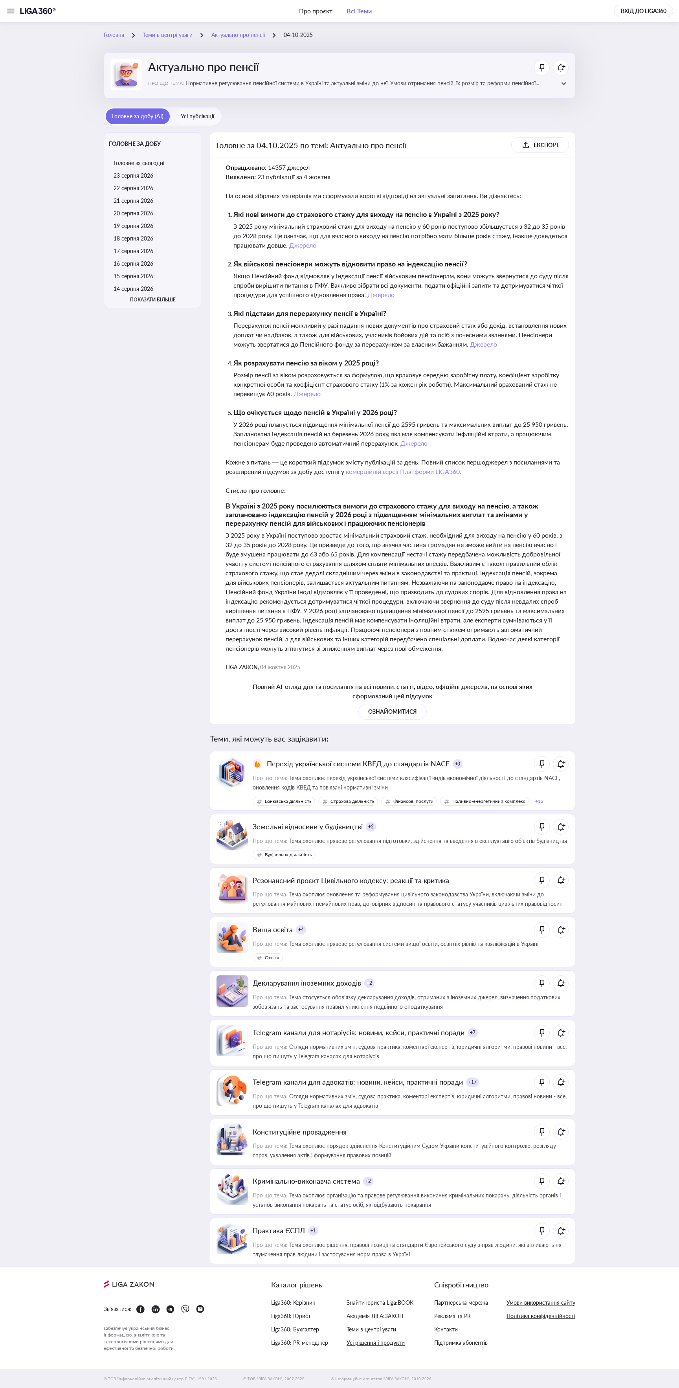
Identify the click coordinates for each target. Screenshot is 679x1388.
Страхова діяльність (352, 801)
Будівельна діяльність (288, 854)
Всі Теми (359, 11)
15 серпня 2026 (133, 276)
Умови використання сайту (540, 1302)
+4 (301, 930)
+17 (472, 1082)
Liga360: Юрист (291, 1316)
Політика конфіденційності (540, 1316)
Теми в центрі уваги (371, 1329)
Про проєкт (315, 11)
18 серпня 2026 (133, 238)
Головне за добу (135, 143)
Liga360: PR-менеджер (299, 1342)
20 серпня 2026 (133, 213)
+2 (371, 827)
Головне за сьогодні (139, 163)
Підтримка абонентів (461, 1342)
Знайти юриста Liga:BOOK (380, 1302)
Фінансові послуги (413, 801)
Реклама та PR (452, 1316)
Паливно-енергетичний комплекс (488, 801)
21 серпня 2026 (133, 200)
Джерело (302, 245)
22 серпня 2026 (133, 188)
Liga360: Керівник (293, 1302)
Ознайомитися (392, 711)
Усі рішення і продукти (376, 1342)
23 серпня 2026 (133, 175)
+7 (472, 1032)
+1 (313, 1231)
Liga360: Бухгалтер (295, 1329)
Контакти (446, 1329)
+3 (458, 764)
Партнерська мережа (461, 1302)
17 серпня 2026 (133, 251)
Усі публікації (197, 116)
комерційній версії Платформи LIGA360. (404, 471)
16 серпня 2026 (133, 263)
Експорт (546, 144)
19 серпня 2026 (133, 225)
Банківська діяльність (288, 801)
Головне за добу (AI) (137, 116)
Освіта (272, 957)
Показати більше (153, 300)
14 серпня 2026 (133, 288)
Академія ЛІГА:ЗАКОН (375, 1316)
